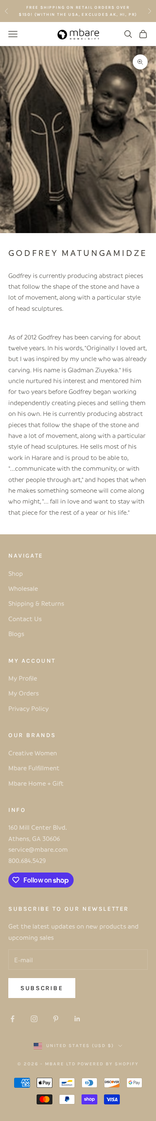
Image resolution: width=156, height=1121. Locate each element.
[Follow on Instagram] (34, 1019)
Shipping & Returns (36, 603)
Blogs (16, 633)
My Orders (23, 693)
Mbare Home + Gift (36, 783)
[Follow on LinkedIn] (77, 1019)
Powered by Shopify (108, 1064)
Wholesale (23, 588)
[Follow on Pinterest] (56, 1019)
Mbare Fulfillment (33, 768)
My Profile (22, 678)
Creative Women (32, 753)
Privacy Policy (28, 708)
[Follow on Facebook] (12, 1019)
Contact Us (25, 619)
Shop (15, 573)
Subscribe (41, 988)
